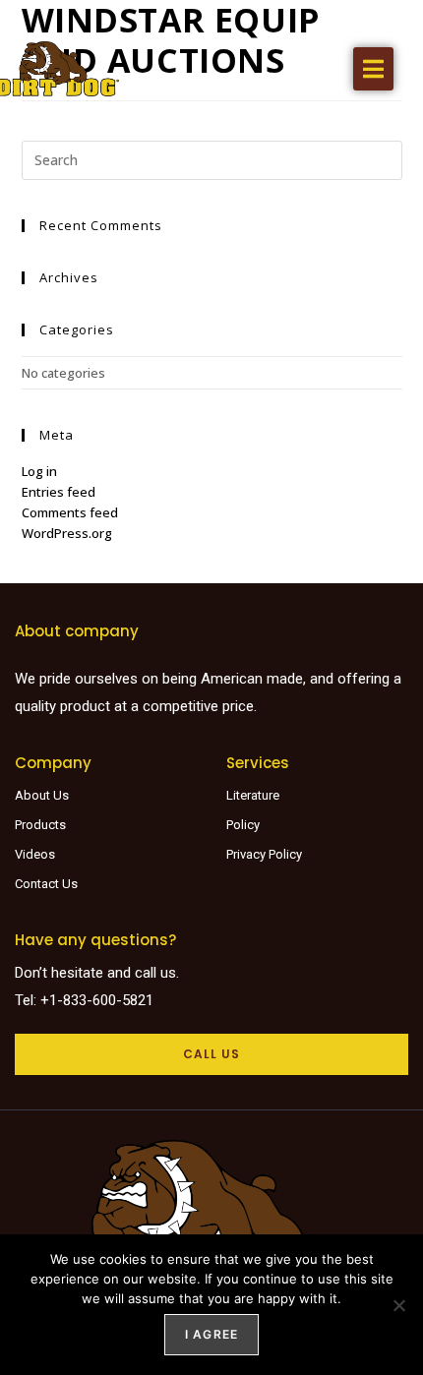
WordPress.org (67, 533)
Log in (39, 471)
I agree (211, 1334)
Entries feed (58, 492)
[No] (398, 1305)
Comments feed (70, 512)
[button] (373, 68)
